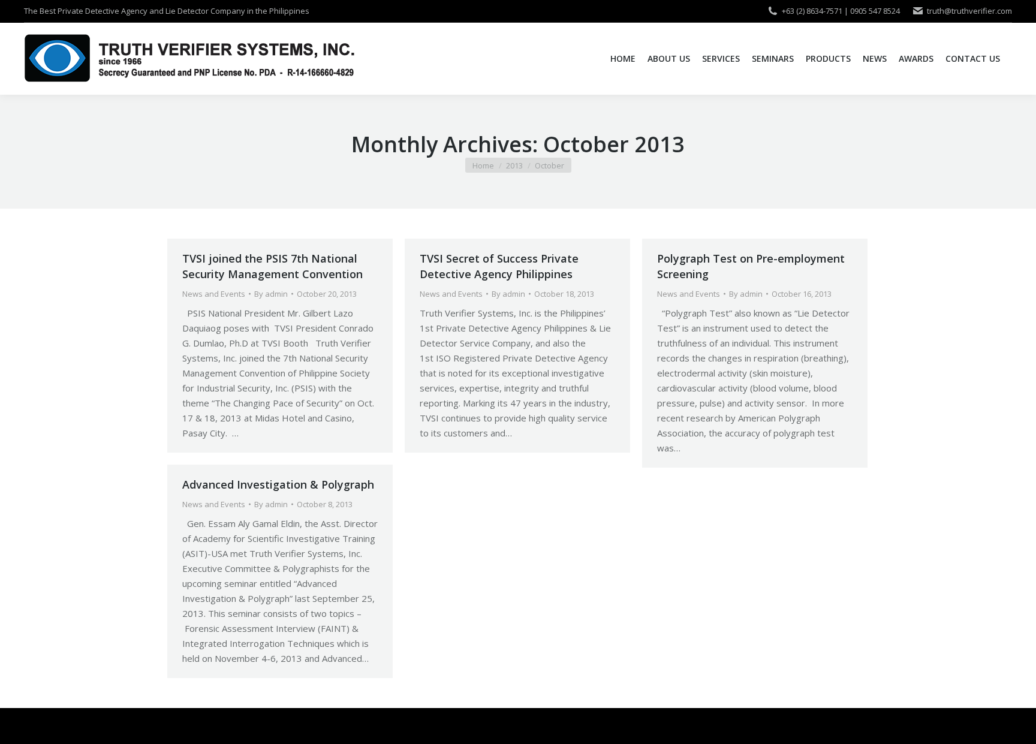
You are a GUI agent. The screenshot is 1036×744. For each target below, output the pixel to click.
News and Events (213, 293)
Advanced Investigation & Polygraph (278, 484)
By (271, 293)
